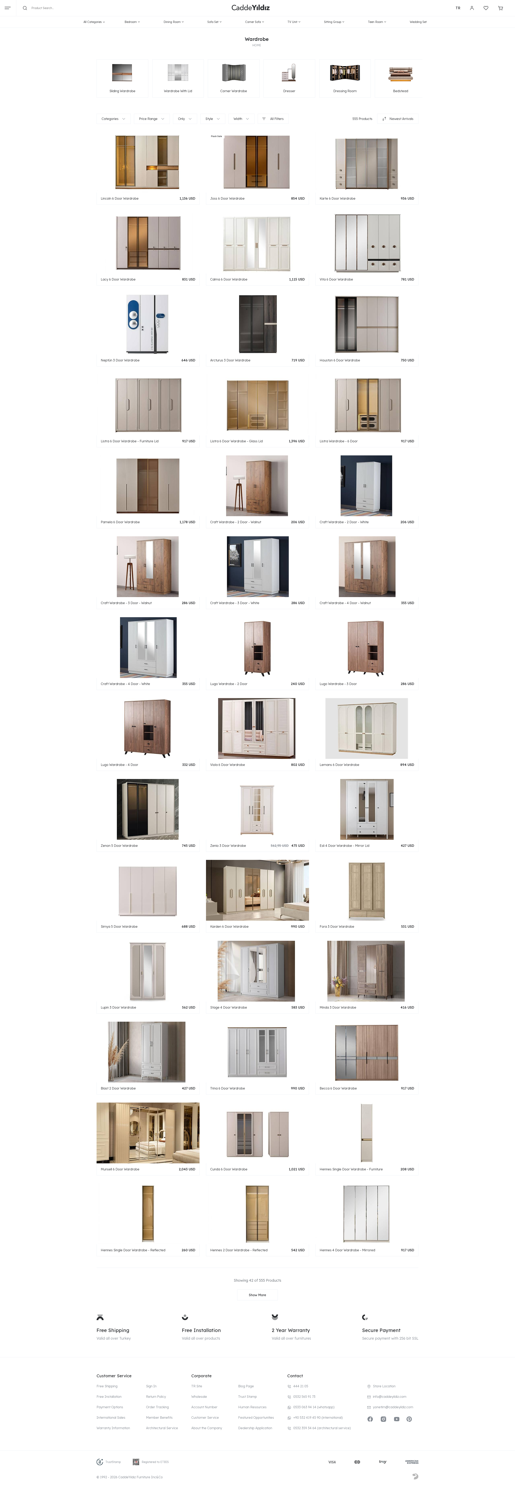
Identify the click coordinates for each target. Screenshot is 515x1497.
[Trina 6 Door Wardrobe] (257, 1052)
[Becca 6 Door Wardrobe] (366, 1052)
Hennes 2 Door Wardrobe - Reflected (239, 1250)
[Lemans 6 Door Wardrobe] (366, 728)
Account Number (204, 1407)
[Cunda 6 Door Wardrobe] (257, 1133)
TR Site (196, 1386)
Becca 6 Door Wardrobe (338, 1088)
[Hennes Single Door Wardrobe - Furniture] (366, 1133)
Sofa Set (212, 22)
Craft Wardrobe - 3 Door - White (234, 603)
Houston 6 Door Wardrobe (340, 360)
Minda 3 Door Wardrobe (338, 1007)
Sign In (151, 1386)
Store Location (384, 1386)
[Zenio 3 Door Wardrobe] (257, 809)
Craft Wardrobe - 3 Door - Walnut (126, 603)
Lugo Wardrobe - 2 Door (228, 684)
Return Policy (156, 1397)
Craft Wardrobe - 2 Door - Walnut (235, 522)
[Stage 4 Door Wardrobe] (257, 971)
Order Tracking (157, 1407)
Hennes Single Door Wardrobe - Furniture (351, 1169)
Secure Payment (381, 1330)
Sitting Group (332, 22)
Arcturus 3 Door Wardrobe (230, 360)
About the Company (206, 1428)
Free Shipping (113, 1330)
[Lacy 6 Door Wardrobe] (148, 243)
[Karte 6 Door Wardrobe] (366, 162)
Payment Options (110, 1407)
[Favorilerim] (486, 8)
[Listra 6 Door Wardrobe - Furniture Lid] (148, 405)
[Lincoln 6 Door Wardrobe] (148, 162)
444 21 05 (300, 1386)
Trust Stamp (247, 1397)
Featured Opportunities (256, 1417)
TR (458, 8)
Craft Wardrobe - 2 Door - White (344, 522)
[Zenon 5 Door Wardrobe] (148, 809)
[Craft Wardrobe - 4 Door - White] (148, 647)
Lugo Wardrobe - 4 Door (119, 765)
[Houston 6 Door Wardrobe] (366, 324)
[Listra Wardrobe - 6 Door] (366, 405)
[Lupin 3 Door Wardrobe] (148, 971)
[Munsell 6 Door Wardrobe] (148, 1133)
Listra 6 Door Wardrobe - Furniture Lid (130, 441)
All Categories (92, 22)
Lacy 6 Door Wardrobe (118, 279)
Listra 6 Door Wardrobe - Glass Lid (236, 441)
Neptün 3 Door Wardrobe (120, 360)
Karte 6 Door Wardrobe (337, 198)
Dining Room (172, 22)
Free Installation (201, 1330)
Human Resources (252, 1407)
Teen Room (375, 22)
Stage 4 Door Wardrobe (228, 1007)
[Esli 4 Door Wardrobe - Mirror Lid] (366, 809)
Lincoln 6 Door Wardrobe (120, 198)
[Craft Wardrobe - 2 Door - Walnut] (257, 485)
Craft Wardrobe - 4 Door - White (125, 684)
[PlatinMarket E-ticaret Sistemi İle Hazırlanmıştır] (415, 1477)
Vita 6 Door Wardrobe (336, 279)
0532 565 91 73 (304, 1397)
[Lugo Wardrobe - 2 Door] (257, 647)
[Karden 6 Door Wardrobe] (257, 890)
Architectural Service (162, 1428)
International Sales (111, 1417)
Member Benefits (159, 1417)
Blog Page (246, 1386)
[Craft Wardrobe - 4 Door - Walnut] (366, 566)
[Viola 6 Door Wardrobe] (257, 728)
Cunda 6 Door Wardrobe (228, 1169)
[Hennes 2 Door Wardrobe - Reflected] (257, 1213)
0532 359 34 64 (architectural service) (322, 1428)
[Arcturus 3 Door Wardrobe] (257, 324)
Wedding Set (418, 22)
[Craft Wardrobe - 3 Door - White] (257, 566)
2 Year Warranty (291, 1330)
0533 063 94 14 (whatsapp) (314, 1407)
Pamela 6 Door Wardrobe (120, 522)
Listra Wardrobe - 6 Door (339, 441)
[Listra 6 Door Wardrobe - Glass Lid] (257, 405)
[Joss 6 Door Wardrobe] (257, 162)
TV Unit (292, 22)
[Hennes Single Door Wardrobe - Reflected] (148, 1213)
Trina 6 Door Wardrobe (227, 1088)
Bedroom (131, 22)
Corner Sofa (253, 22)
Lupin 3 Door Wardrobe (118, 1007)
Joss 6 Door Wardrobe (227, 198)
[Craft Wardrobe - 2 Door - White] (366, 485)
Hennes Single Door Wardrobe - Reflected (133, 1250)
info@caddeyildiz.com (389, 1397)
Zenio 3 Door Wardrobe (228, 846)
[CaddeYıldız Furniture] (251, 8)
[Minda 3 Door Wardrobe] (366, 971)
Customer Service (205, 1417)
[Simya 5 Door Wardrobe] (148, 890)
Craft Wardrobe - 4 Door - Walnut (345, 603)
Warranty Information (113, 1428)
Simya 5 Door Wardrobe (119, 926)
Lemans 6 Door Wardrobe (339, 765)
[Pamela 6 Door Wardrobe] (148, 485)
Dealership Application (255, 1428)
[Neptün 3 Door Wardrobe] (148, 324)
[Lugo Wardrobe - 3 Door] (366, 647)
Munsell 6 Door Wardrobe (120, 1169)
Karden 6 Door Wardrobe (229, 926)
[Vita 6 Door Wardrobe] (366, 243)
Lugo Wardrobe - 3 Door (338, 684)
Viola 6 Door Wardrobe (227, 765)
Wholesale (199, 1397)
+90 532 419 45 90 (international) (318, 1417)
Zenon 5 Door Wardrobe (119, 846)
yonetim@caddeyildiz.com (393, 1407)
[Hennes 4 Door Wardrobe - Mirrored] (366, 1213)
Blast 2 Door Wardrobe (118, 1088)
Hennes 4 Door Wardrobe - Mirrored (347, 1250)
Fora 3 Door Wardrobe (337, 926)
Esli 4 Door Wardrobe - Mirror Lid (344, 846)
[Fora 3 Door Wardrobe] (366, 890)
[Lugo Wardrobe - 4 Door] (148, 728)
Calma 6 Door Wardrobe (228, 279)
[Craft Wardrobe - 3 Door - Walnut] (148, 566)
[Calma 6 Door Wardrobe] (257, 243)
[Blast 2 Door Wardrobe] (148, 1052)
